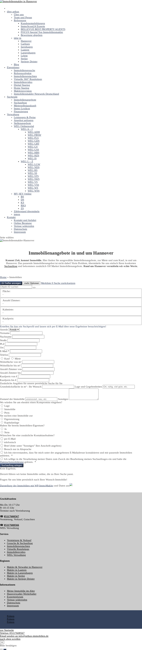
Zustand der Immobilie (12, 399)
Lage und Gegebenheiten (88, 386)
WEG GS (33, 146)
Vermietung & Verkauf (19, 540)
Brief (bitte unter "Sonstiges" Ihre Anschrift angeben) (32, 445)
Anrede (4, 329)
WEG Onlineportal (24, 126)
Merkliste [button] (47, 283)
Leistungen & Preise (25, 117)
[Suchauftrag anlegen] (4, 649)
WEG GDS (33, 140)
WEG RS (32, 170)
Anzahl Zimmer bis (10, 372)
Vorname (5, 333)
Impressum (20, 232)
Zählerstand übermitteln (26, 211)
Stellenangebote (22, 123)
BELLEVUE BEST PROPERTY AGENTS (43, 29)
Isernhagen (27, 46)
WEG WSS (33, 190)
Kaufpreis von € (8, 376)
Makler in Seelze (16, 575)
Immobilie (9, 409)
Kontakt (11, 217)
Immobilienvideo (23, 82)
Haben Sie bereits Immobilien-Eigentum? (22, 425)
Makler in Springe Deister (21, 578)
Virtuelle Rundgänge (18, 549)
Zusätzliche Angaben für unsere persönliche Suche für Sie (31, 383)
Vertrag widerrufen (24, 226)
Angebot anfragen (23, 120)
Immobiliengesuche (24, 70)
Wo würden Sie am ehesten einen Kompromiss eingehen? (31, 402)
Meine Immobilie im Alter (21, 591)
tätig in (17, 38)
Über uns (19, 14)
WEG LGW (34, 164)
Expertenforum (15, 596)
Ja (5, 429)
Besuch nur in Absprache (17, 449)
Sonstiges (63, 399)
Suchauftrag (20, 102)
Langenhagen (28, 52)
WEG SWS (33, 179)
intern (17, 214)
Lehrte (24, 55)
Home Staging (21, 88)
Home (3, 277)
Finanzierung (21, 111)
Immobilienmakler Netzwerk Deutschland (36, 93)
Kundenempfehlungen (33, 23)
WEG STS (33, 176)
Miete (17, 358)
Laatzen (25, 49)
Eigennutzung (11, 419)
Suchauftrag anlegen (11, 465)
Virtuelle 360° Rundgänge (28, 79)
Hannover (26, 41)
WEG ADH (34, 132)
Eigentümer (13, 67)
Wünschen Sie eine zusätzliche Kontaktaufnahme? (27, 435)
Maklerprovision (23, 91)
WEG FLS (33, 138)
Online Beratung (23, 223)
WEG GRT (33, 143)
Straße (3, 340)
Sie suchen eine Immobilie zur (16, 415)
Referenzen (20, 20)
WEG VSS (33, 185)
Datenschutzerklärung (12, 462)
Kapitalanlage (11, 422)
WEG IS (32, 158)
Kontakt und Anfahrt (25, 220)
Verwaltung (13, 114)
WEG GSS (33, 149)
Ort (2, 347)
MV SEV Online (23, 193)
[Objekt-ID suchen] (34, 287)
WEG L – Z (27, 161)
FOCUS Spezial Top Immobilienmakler (42, 32)
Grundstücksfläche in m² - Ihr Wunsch (20, 386)
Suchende (12, 96)
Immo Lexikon (22, 108)
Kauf (7, 358)
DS (22, 199)
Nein (7, 432)
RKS (23, 205)
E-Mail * (4, 351)
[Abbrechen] (1, 649)
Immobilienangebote (25, 99)
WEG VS (33, 182)
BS (22, 196)
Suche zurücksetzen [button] (64, 283)
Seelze (24, 58)
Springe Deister (29, 61)
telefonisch (9, 442)
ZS (22, 208)
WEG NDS (33, 167)
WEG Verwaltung (16, 555)
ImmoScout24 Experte (33, 26)
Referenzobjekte (23, 73)
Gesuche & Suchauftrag (20, 543)
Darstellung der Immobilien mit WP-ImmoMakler (26, 485)
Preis (7, 412)
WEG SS (32, 173)
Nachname (6, 336)
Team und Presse (23, 17)
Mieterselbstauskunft (25, 105)
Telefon (4, 354)
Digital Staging (22, 85)
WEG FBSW (34, 135)
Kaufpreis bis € (8, 380)
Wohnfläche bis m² (10, 365)
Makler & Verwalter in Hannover (24, 567)
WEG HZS (33, 155)
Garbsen (25, 44)
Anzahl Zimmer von (11, 369)
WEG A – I (27, 129)
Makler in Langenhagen (20, 573)
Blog (16, 64)
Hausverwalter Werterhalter (21, 593)
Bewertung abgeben (31, 35)
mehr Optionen (31, 283)
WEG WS (33, 187)
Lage (7, 405)
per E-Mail (9, 438)
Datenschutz (20, 229)
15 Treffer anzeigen (11, 283)
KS (22, 202)
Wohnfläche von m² (10, 362)
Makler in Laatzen (16, 570)
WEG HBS (33, 152)
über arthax (13, 11)
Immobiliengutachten (25, 76)
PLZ (2, 344)
